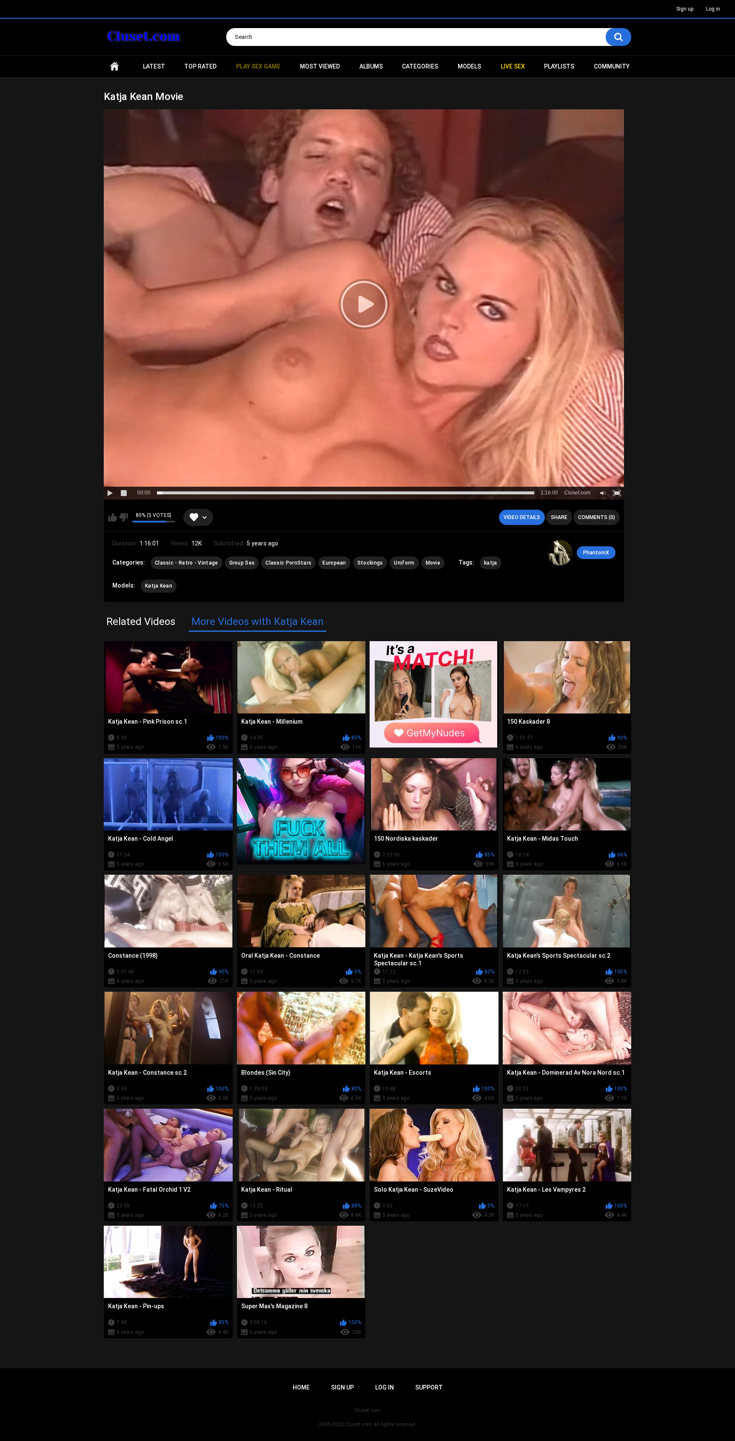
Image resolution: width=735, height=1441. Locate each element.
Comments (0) (596, 517)
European (334, 563)
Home (114, 66)
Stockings (370, 563)
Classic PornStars (288, 563)
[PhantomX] (560, 552)
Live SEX (513, 66)
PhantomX (596, 553)
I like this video (112, 517)
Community (612, 66)
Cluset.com (358, 1424)
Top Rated (200, 66)
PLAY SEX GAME (258, 66)
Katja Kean (158, 586)
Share (559, 517)
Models (469, 66)
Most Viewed (320, 66)
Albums (371, 66)
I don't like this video (123, 517)
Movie (433, 563)
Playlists (559, 66)
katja (490, 563)
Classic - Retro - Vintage (186, 563)
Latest (154, 66)
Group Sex (242, 563)
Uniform (404, 563)
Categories (420, 66)
